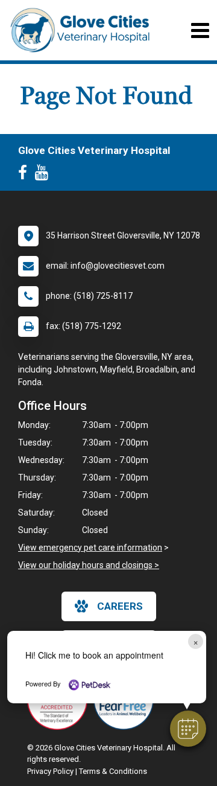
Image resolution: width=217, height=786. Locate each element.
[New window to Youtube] (44, 175)
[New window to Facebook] (25, 175)
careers (120, 606)
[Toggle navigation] (199, 30)
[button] (188, 729)
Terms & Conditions (113, 771)
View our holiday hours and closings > (88, 565)
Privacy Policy (50, 771)
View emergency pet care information (90, 547)
